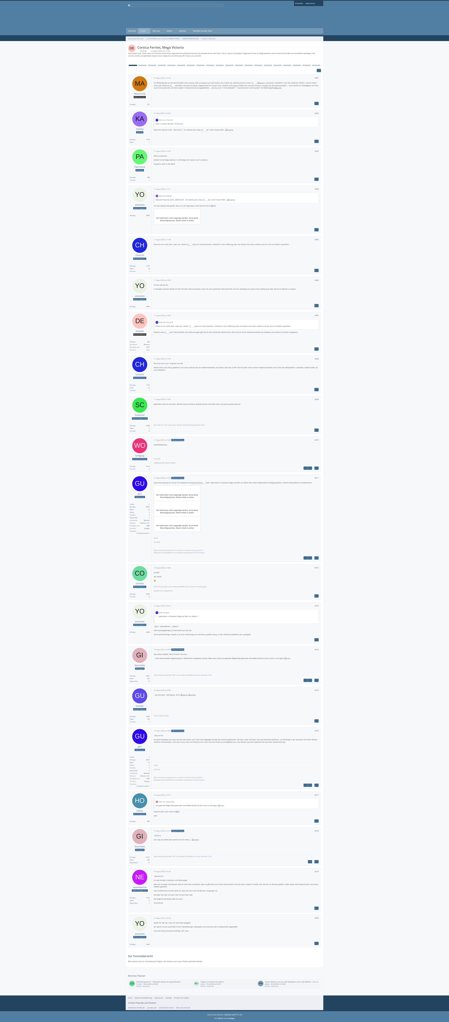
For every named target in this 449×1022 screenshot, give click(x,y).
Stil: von (225, 1018)
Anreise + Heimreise (143, 986)
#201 (317, 78)
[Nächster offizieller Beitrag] (310, 468)
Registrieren (310, 3)
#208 (317, 359)
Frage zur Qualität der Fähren (212, 982)
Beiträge (132, 104)
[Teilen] (319, 70)
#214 (317, 649)
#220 (317, 918)
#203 (317, 151)
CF (202, 130)
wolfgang (171, 695)
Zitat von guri (164, 612)
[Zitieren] (316, 103)
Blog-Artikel (133, 518)
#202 (317, 113)
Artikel (132, 504)
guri (157, 626)
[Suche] (319, 3)
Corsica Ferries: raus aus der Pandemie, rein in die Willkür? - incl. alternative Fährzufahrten (301, 982)
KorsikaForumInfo (142, 533)
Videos (132, 512)
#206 (317, 280)
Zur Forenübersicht (140, 956)
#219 (317, 871)
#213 (317, 606)
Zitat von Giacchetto (166, 802)
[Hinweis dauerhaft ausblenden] (320, 53)
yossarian (159, 735)
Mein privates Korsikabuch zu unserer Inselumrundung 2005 (178, 550)
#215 (317, 690)
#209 (317, 399)
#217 (317, 795)
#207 (317, 315)
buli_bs (203, 984)
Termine (132, 180)
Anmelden (299, 3)
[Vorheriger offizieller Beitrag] (306, 468)
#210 (317, 440)
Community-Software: (224, 1015)
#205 (317, 239)
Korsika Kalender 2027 (203, 675)
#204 (317, 189)
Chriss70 (178, 130)
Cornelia (139, 984)
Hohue (158, 835)
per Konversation (197, 553)
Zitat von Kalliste (165, 196)
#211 (317, 478)
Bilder (132, 142)
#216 (317, 731)
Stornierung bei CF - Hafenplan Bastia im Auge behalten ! (158, 982)
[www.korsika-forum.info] (224, 14)
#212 (317, 568)
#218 (317, 831)
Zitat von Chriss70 (166, 120)
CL (253, 83)
